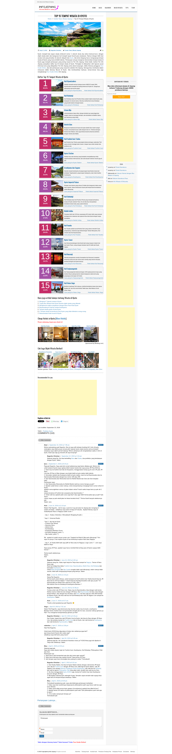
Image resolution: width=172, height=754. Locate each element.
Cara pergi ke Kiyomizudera (73, 90)
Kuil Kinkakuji (68, 95)
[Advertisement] (67, 397)
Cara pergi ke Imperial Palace (73, 191)
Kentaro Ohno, (69, 369)
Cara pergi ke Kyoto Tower (72, 249)
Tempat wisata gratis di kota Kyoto (50, 309)
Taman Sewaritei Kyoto (60, 352)
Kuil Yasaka (68, 225)
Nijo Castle (66, 569)
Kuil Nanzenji (68, 254)
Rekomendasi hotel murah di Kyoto (50, 313)
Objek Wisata (118, 8)
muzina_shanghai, (58, 369)
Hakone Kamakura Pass (120, 178)
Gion (78, 593)
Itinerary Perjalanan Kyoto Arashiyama (72, 668)
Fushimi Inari (68, 566)
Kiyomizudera (77, 566)
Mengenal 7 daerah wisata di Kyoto (50, 301)
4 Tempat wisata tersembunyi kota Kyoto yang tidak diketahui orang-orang (62, 311)
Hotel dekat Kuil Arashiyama (94, 177)
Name (42, 729)
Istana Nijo (67, 110)
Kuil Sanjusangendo (70, 268)
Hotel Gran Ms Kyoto (91, 326)
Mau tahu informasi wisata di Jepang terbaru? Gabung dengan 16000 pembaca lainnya (121, 88)
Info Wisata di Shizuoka (120, 181)
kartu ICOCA (67, 672)
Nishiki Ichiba (68, 211)
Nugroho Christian (56, 50)
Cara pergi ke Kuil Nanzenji (72, 263)
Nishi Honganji (55, 569)
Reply (101, 444)
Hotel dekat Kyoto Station (95, 162)
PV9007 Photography (88, 369)
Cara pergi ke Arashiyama (72, 177)
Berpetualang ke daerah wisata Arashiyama (53, 307)
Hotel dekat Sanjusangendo (94, 278)
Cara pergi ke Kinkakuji (71, 105)
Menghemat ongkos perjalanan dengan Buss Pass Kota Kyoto (58, 305)
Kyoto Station (69, 153)
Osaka (80, 458)
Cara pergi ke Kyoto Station (73, 162)
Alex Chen (99, 369)
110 (102, 50)
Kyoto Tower (68, 240)
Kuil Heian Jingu (69, 283)
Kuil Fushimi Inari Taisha (72, 139)
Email (42, 733)
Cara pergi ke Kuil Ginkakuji (73, 206)
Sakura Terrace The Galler (60, 326)
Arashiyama (57, 568)
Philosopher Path (64, 670)
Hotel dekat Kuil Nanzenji (95, 263)
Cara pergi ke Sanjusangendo (73, 278)
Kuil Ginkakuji (68, 196)
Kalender (108, 8)
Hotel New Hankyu (45, 326)
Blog (100, 8)
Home (94, 8)
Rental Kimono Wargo (76, 352)
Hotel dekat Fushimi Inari (95, 148)
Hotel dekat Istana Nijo (96, 119)
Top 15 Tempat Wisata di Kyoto (70, 16)
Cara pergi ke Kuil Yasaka (72, 234)
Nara (72, 458)
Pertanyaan (44, 718)
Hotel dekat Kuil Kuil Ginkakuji (93, 206)
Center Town (58, 19)
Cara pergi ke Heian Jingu (72, 292)
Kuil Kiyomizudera (70, 81)
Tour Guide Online (52, 72)
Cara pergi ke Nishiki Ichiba (72, 220)
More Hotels (61, 318)
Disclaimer (126, 751)
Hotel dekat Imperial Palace (94, 191)
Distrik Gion (68, 124)
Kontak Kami (93, 751)
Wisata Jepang (67, 19)
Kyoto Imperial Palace (71, 182)
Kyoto (71, 58)
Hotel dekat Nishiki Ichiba (95, 220)
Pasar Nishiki (91, 352)
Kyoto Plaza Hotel (76, 326)
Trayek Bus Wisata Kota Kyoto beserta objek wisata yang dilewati (59, 303)
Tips (126, 8)
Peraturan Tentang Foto (104, 751)
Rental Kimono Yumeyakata (45, 352)
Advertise (77, 751)
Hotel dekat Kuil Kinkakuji (95, 105)
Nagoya (88, 562)
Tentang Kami (85, 751)
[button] (45, 334)
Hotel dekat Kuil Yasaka (95, 234)
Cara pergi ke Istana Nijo (72, 119)
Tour (133, 8)
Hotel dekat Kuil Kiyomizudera (93, 90)
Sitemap (132, 751)
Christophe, (77, 369)
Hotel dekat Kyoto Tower (95, 249)
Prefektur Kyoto (48, 431)
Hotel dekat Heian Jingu (95, 292)
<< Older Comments (44, 440)
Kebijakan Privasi (117, 751)
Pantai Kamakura (121, 167)
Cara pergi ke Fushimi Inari (72, 148)
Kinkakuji (98, 668)
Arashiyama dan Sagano (72, 167)
